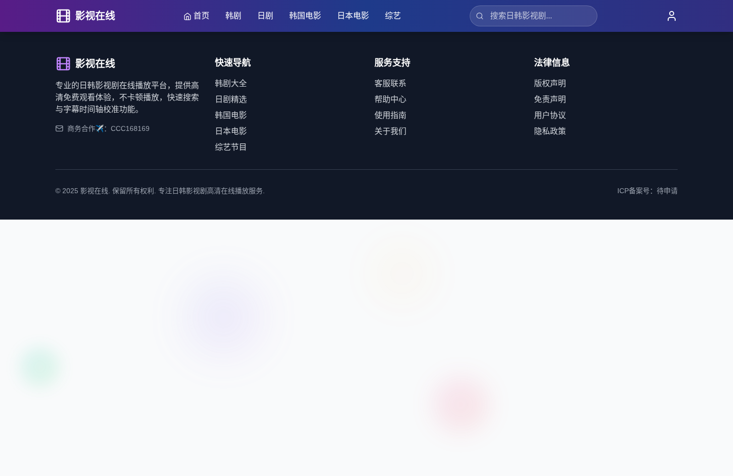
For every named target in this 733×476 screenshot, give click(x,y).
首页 (201, 15)
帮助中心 (390, 99)
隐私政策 (550, 131)
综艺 (393, 15)
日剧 (265, 15)
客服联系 (390, 83)
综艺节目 (231, 147)
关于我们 (390, 131)
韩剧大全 (231, 83)
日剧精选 (231, 99)
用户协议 (550, 115)
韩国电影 (305, 15)
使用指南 (390, 115)
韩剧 (233, 15)
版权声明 (550, 83)
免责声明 (550, 99)
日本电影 (353, 15)
